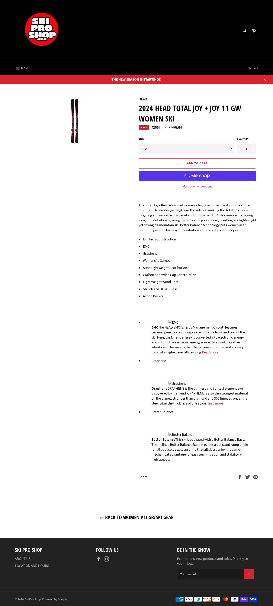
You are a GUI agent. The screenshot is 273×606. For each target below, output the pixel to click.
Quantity (242, 138)
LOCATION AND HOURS (32, 565)
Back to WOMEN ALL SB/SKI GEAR (139, 517)
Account (253, 68)
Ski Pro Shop (33, 599)
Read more (210, 352)
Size (141, 138)
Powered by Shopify (55, 599)
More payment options (197, 186)
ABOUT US (22, 558)
